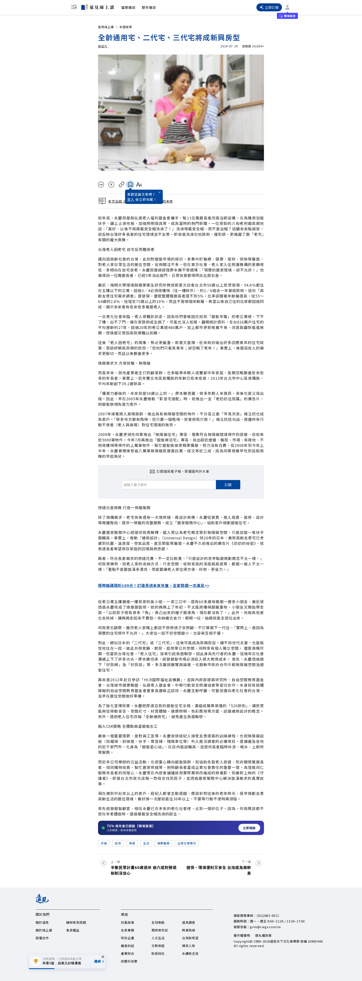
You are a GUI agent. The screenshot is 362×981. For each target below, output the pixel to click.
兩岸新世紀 (159, 930)
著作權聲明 (242, 935)
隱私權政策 (263, 935)
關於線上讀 (44, 930)
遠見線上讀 (106, 27)
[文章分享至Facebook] (111, 185)
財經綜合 (158, 953)
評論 (104, 843)
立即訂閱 (272, 7)
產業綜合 (127, 953)
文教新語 (158, 945)
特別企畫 (127, 938)
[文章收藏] (130, 184)
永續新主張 (190, 953)
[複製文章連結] (122, 185)
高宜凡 (102, 46)
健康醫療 (163, 843)
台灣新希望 (190, 938)
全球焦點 (158, 922)
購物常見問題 (76, 922)
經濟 (118, 843)
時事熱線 (188, 930)
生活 (146, 843)
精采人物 (188, 945)
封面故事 (126, 27)
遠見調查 (188, 922)
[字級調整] (139, 185)
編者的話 (127, 945)
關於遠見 (42, 922)
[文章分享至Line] (101, 185)
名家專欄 (127, 930)
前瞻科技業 (129, 961)
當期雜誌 (128, 7)
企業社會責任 (186, 843)
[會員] (287, 7)
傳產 (132, 843)
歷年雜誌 (149, 7)
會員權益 (72, 930)
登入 (130, 199)
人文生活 (158, 938)
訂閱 (228, 484)
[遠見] (42, 901)
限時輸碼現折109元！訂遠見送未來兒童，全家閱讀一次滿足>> (153, 585)
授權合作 (42, 938)
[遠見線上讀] (97, 7)
